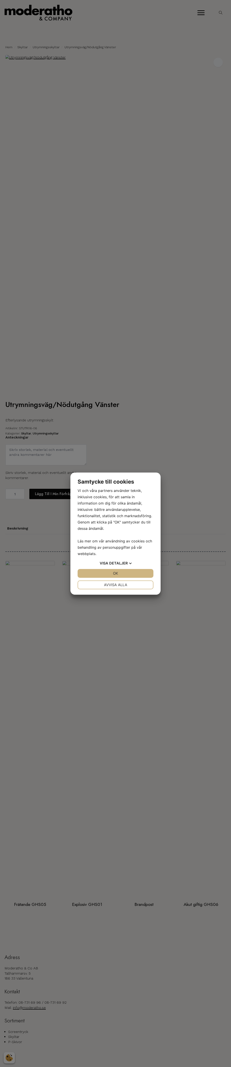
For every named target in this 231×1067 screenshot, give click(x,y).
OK (115, 573)
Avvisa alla (115, 585)
